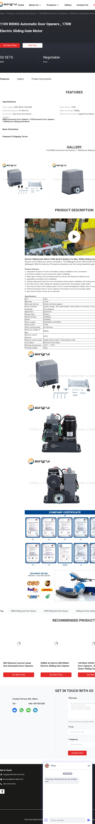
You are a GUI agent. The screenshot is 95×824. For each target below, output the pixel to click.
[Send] (89, 820)
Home (2, 13)
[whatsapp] (21, 710)
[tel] (42, 710)
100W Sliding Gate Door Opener (56, 611)
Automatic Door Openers (26, 13)
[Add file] (46, 820)
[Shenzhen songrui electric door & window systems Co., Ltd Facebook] (2, 791)
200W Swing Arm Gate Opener (56, 663)
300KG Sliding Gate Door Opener (23, 611)
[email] (14, 710)
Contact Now (77, 753)
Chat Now (32, 45)
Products (10, 13)
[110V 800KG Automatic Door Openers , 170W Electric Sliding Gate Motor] (19, 644)
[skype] (35, 710)
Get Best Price (9, 45)
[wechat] (28, 710)
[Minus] (88, 765)
